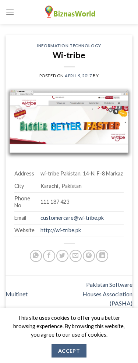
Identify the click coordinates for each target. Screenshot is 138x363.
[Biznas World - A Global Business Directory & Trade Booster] (69, 12)
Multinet (17, 293)
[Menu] (10, 12)
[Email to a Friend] (76, 256)
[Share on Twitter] (62, 256)
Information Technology (69, 45)
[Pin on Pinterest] (89, 256)
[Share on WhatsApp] (36, 256)
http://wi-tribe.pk (60, 230)
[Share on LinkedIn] (102, 256)
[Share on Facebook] (49, 256)
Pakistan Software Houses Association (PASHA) (107, 294)
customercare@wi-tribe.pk (72, 218)
